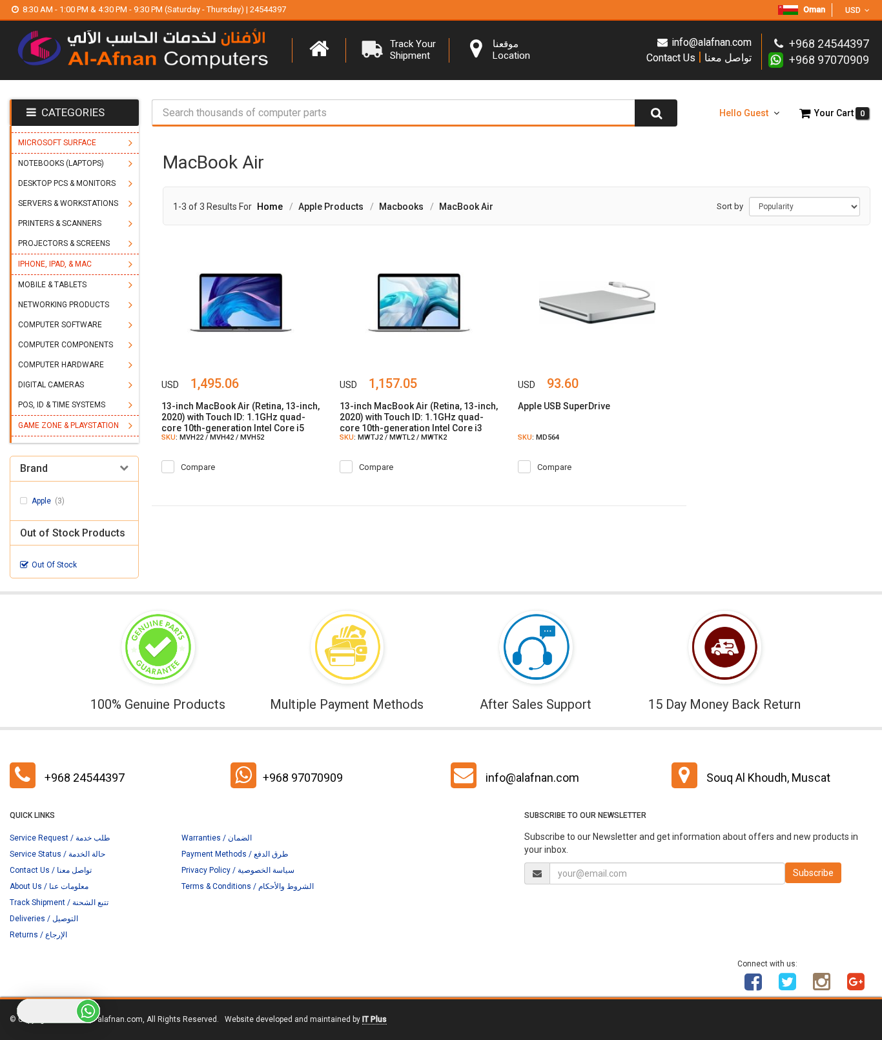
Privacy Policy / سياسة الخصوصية (237, 870)
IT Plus (374, 1019)
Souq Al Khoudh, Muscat (768, 777)
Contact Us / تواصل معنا (51, 870)
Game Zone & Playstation (68, 425)
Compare (198, 467)
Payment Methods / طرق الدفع (235, 854)
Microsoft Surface (57, 142)
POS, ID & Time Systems (61, 404)
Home (270, 206)
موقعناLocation (511, 49)
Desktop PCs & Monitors (67, 183)
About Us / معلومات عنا (49, 886)
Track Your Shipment (413, 49)
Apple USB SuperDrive (564, 406)
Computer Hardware (61, 364)
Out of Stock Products (72, 533)
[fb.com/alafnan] (753, 986)
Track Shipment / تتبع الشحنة (59, 902)
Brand (34, 468)
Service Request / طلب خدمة (60, 837)
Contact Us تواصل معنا (699, 57)
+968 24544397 (85, 777)
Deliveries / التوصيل (44, 918)
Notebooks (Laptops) (61, 163)
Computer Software (60, 324)
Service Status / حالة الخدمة (57, 854)
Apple (48, 500)
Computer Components (65, 344)
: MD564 (538, 437)
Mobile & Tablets (52, 284)
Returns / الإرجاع (38, 934)
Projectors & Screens (64, 243)
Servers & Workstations (68, 203)
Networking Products (63, 304)
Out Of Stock (54, 564)
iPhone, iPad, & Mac (55, 264)
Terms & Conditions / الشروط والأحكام (247, 886)
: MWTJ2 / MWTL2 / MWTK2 (393, 437)
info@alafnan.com (712, 42)
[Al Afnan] (856, 986)
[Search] (656, 113)
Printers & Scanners (59, 223)
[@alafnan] (788, 986)
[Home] (319, 48)
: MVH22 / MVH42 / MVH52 (212, 437)
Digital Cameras (51, 384)
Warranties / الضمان (216, 837)
